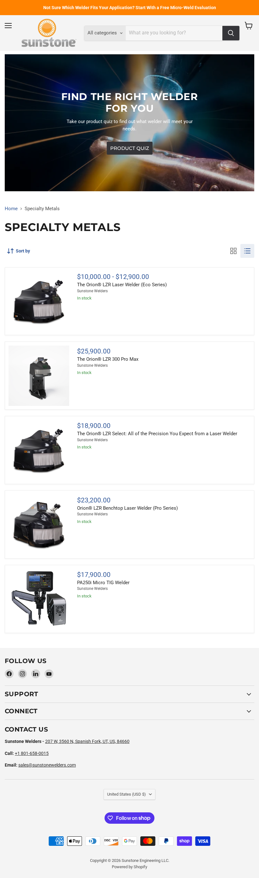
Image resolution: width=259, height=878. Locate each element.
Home (11, 208)
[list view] (247, 251)
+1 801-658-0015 (32, 753)
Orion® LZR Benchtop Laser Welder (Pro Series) (127, 508)
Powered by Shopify (129, 866)
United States (126, 794)
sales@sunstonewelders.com (47, 765)
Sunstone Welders (92, 291)
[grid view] (233, 251)
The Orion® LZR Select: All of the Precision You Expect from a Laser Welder (157, 433)
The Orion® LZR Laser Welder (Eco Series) (122, 285)
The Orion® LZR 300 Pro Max (107, 359)
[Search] (230, 33)
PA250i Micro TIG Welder (103, 582)
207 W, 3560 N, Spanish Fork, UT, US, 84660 (87, 741)
